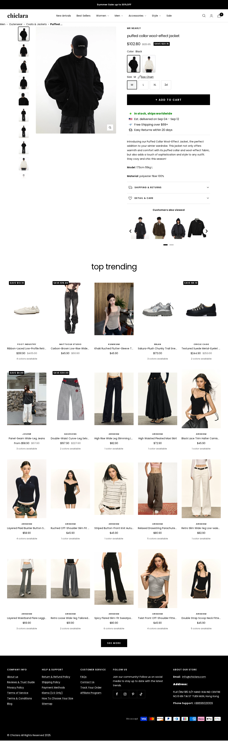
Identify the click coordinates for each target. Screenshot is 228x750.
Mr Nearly (134, 28)
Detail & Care (143, 198)
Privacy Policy (15, 687)
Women (101, 15)
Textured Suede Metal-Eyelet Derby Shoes (201, 348)
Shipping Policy (51, 682)
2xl (166, 85)
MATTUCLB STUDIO (70, 344)
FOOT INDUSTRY (26, 344)
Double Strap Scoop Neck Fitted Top (201, 618)
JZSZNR (26, 434)
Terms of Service (17, 693)
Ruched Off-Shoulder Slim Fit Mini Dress (70, 528)
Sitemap (47, 703)
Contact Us (87, 682)
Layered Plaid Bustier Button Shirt (26, 528)
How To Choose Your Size (57, 698)
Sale (169, 15)
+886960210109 (203, 703)
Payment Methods (53, 687)
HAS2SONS (70, 434)
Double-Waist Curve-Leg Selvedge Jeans (70, 438)
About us (12, 677)
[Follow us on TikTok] (141, 694)
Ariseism (114, 434)
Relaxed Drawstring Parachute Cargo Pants (157, 528)
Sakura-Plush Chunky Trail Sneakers (157, 348)
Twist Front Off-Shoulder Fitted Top (157, 618)
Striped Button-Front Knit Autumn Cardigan (114, 528)
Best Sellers (83, 15)
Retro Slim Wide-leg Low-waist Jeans (201, 528)
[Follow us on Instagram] (125, 694)
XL (155, 85)
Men (118, 15)
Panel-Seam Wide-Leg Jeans (27, 438)
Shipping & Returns (148, 187)
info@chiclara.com (194, 677)
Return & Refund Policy (56, 677)
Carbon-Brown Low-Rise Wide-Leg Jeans (70, 348)
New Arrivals (63, 15)
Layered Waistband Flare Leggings (26, 618)
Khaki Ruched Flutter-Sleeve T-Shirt (114, 348)
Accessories (136, 15)
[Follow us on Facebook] (117, 694)
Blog (9, 703)
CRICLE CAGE (201, 344)
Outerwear (15, 24)
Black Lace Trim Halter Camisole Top (201, 438)
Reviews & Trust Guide (21, 682)
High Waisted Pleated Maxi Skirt (157, 438)
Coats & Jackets (36, 24)
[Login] (211, 15)
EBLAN (157, 344)
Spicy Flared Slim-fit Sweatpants (114, 618)
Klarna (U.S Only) (52, 693)
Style (155, 15)
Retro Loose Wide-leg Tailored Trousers (70, 618)
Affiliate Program (90, 693)
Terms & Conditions (19, 698)
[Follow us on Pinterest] (133, 694)
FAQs (83, 677)
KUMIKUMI (114, 344)
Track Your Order (91, 687)
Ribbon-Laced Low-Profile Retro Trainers (26, 348)
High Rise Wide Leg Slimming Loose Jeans (114, 438)
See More (114, 643)
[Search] (204, 15)
